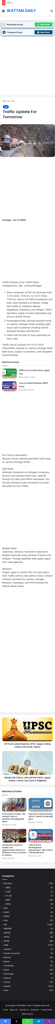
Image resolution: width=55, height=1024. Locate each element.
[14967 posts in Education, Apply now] (9, 373)
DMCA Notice (27, 1014)
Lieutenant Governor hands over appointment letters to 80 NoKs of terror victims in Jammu (14, 850)
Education (8, 883)
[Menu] (3, 12)
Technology (9, 974)
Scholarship (9, 966)
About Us (14, 1010)
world (6, 990)
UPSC (8, 904)
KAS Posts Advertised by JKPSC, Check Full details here (30, 3)
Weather (7, 986)
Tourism (7, 982)
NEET (8, 900)
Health (6, 912)
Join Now (45, 24)
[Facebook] (5, 1021)
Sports (6, 970)
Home (7, 101)
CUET (8, 892)
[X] (16, 1021)
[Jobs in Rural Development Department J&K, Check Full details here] (41, 835)
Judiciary (7, 949)
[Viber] (49, 1021)
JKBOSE (7, 933)
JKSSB (6, 941)
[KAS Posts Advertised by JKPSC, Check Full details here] (41, 805)
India (6, 920)
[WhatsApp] (27, 1021)
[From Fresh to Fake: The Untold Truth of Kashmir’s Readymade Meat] (14, 805)
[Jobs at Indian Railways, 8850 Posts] (9, 386)
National (7, 957)
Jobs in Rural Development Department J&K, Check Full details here (40, 849)
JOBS (6, 945)
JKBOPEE (8, 929)
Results (7, 961)
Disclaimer (35, 1010)
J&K (12, 101)
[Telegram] (38, 1021)
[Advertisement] (27, 67)
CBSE (8, 887)
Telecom (7, 978)
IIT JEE (9, 896)
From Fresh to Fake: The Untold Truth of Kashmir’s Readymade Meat (13, 818)
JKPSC (6, 937)
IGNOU (6, 916)
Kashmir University (12, 953)
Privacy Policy (46, 1010)
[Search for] (51, 12)
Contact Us (24, 1010)
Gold (5, 908)
